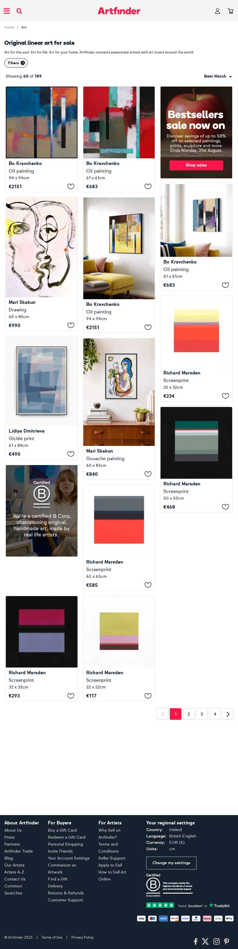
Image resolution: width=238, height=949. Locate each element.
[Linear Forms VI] (196, 348)
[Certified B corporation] (169, 885)
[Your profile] (218, 11)
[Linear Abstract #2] (41, 139)
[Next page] (228, 803)
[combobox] (218, 76)
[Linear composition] (41, 397)
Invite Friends (60, 851)
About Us (13, 830)
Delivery (55, 886)
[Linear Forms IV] (119, 648)
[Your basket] (230, 11)
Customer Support (65, 900)
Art (24, 27)
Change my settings (171, 862)
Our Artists (14, 865)
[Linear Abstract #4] (119, 139)
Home (9, 27)
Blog (8, 858)
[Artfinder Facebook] (195, 942)
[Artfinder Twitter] (205, 942)
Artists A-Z (14, 872)
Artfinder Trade (18, 851)
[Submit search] (19, 11)
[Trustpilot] (188, 904)
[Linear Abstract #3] (196, 237)
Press (9, 837)
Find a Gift (58, 879)
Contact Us (15, 879)
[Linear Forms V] (41, 615)
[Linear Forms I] (196, 459)
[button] (218, 76)
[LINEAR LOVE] (41, 264)
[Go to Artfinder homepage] (119, 10)
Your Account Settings (69, 858)
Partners (12, 844)
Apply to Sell (110, 865)
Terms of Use (52, 937)
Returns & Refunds (66, 893)
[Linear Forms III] (119, 537)
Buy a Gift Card (62, 830)
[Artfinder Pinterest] (226, 942)
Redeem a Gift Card (67, 837)
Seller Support (111, 858)
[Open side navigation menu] (6, 10)
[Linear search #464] (119, 408)
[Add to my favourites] (71, 186)
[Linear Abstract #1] (119, 265)
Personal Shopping (65, 844)
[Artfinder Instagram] (216, 942)
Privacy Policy (82, 937)
